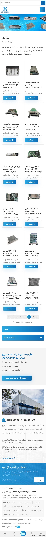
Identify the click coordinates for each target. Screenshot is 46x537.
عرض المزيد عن (7, 458)
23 (33, 317)
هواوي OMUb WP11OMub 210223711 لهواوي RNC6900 (10, 211)
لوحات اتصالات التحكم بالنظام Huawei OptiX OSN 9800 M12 (11, 84)
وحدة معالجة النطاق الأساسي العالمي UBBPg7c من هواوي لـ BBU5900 (33, 84)
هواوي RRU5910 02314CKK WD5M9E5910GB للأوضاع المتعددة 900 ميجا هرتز (10, 253)
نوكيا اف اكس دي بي (32, 506)
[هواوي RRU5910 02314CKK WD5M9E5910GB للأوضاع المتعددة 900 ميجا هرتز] (12, 248)
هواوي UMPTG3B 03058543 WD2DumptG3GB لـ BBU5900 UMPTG (33, 211)
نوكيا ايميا (36, 502)
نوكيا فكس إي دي (17, 506)
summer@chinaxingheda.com (24, 492)
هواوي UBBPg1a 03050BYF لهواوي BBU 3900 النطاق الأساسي (12, 295)
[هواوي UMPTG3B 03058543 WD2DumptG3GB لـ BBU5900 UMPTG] (33, 206)
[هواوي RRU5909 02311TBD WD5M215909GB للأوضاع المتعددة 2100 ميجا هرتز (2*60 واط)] (33, 290)
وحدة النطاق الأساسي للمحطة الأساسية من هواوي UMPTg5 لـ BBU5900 (11, 127)
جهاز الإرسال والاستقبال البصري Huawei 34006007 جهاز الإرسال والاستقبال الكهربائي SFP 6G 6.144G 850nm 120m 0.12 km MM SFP (12, 169)
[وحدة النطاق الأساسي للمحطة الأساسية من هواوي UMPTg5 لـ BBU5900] (12, 121)
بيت (5, 42)
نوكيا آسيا (23, 510)
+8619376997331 (9, 488)
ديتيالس (8, 98)
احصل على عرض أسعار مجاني (16, 378)
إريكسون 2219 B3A (24, 514)
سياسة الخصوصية (24, 523)
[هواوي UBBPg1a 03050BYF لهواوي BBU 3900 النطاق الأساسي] (12, 290)
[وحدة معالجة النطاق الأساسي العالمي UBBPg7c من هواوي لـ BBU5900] (33, 79)
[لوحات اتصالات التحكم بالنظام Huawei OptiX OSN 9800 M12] (12, 79)
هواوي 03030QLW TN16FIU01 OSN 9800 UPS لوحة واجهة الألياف (33, 169)
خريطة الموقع (7, 523)
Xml (14, 523)
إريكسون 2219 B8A (24, 502)
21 (25, 317)
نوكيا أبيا (6, 506)
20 (21, 317)
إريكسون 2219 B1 (35, 510)
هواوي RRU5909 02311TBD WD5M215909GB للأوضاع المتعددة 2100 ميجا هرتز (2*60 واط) (33, 295)
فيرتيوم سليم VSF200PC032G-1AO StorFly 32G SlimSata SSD (32, 253)
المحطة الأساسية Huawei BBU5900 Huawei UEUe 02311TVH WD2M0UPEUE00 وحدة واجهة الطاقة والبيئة (32, 127)
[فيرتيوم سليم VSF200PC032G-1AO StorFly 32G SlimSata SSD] (33, 248)
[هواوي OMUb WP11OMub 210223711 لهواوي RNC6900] (12, 206)
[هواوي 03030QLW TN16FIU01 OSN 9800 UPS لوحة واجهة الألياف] (33, 164)
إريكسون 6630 (9, 514)
